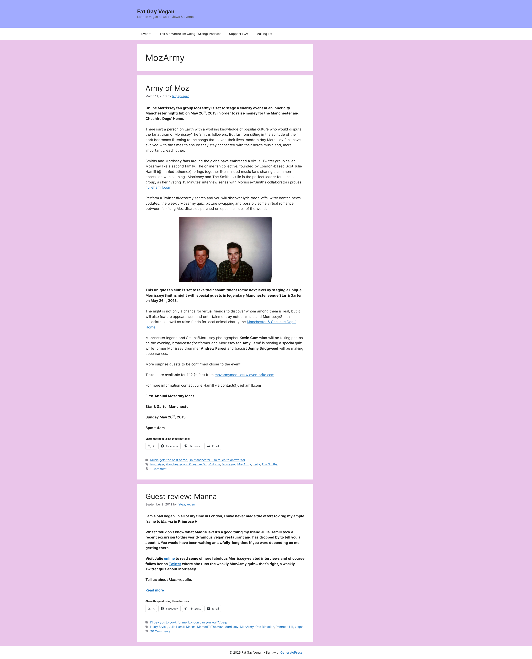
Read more (154, 590)
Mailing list (264, 34)
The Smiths (270, 464)
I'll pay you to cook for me (168, 622)
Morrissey (229, 464)
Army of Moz (167, 88)
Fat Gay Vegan (156, 11)
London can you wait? (203, 622)
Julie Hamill (177, 626)
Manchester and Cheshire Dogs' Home (193, 464)
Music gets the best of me (168, 460)
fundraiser (157, 464)
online (169, 558)
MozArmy (244, 464)
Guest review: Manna (181, 496)
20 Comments (160, 631)
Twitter (175, 564)
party (256, 464)
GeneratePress (291, 652)
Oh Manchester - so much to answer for (217, 460)
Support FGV (238, 34)
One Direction (264, 626)
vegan (299, 626)
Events (146, 34)
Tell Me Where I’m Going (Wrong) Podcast (190, 34)
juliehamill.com (159, 187)
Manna (191, 626)
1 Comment (158, 469)
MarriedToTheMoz (210, 626)
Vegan (224, 622)
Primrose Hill (284, 626)
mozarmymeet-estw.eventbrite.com (244, 375)
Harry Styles (158, 626)
